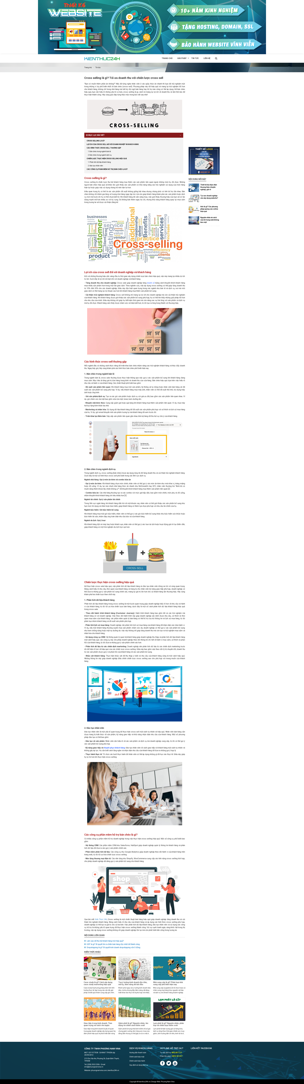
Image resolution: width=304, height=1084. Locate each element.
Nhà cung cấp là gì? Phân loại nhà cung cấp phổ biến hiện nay (168, 983)
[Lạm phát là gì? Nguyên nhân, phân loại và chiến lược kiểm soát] (169, 1009)
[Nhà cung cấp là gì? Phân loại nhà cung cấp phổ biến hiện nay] (169, 968)
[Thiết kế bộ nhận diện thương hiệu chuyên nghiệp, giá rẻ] (194, 188)
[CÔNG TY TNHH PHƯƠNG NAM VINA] (102, 58)
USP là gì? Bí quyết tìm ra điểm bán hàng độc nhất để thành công (113, 944)
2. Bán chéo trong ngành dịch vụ (100, 155)
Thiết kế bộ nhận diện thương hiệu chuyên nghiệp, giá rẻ (208, 187)
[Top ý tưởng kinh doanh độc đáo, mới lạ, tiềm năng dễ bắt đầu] (134, 968)
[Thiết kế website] (152, 27)
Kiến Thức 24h (101, 919)
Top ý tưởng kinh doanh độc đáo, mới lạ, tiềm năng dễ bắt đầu (132, 983)
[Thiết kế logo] (204, 161)
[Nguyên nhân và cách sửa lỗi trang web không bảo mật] (194, 220)
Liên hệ (207, 58)
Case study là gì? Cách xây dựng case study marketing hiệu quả (98, 983)
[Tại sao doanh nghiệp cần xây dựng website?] (194, 198)
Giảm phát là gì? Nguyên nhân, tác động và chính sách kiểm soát (133, 1024)
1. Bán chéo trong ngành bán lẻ (99, 151)
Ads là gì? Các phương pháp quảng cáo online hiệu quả (209, 209)
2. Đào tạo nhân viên (95, 166)
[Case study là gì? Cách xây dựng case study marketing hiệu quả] (100, 968)
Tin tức (195, 58)
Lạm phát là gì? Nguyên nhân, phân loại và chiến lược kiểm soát (168, 1024)
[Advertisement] (204, 111)
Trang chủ (167, 58)
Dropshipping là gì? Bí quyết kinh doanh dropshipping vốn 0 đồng (113, 947)
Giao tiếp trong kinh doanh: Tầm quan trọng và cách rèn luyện (98, 1024)
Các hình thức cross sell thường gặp (104, 148)
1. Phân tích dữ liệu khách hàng (99, 162)
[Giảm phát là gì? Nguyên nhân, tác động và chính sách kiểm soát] (134, 1009)
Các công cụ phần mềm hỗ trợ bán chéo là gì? (107, 169)
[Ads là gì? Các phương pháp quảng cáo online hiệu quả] (194, 209)
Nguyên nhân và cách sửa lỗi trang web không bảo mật (209, 220)
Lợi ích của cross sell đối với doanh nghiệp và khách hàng (113, 144)
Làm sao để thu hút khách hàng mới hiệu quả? (105, 941)
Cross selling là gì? (96, 141)
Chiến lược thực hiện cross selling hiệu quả (107, 158)
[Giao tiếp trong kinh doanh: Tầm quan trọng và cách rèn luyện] (100, 1009)
